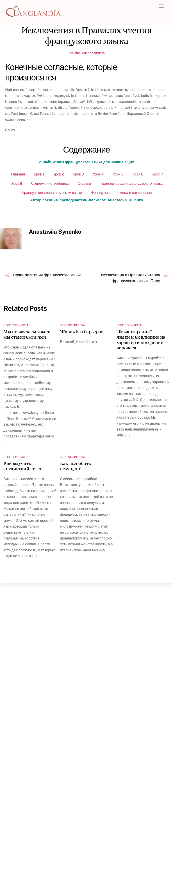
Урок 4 (98, 174)
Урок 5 (118, 174)
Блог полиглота (93, 53)
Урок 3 (78, 174)
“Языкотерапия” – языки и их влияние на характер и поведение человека (140, 340)
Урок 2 (58, 174)
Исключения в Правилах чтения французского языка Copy (130, 278)
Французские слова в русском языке (51, 193)
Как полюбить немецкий (75, 466)
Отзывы (84, 183)
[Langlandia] (33, 16)
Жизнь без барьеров (81, 331)
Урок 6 (137, 174)
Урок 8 (16, 183)
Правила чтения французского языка (47, 275)
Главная (18, 174)
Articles (74, 53)
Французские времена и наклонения (121, 193)
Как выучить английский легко (22, 466)
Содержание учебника (50, 183)
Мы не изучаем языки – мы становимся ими (28, 334)
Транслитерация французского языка (131, 183)
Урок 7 (157, 174)
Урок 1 (39, 174)
